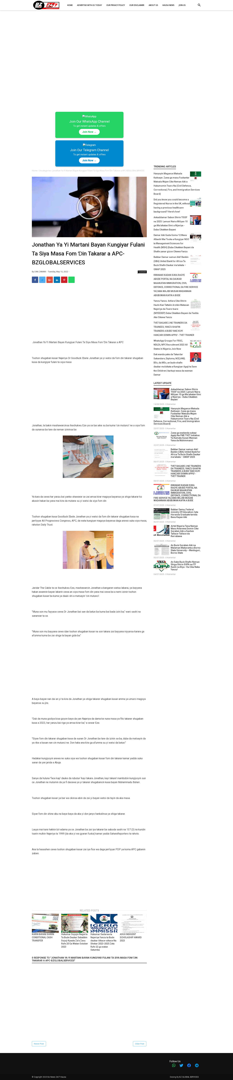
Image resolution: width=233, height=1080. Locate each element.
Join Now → (89, 131)
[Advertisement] (116, 38)
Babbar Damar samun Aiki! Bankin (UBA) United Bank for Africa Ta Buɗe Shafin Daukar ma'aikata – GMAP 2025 (185, 453)
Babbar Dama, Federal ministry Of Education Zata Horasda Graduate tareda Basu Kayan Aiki (184, 513)
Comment (142, 272)
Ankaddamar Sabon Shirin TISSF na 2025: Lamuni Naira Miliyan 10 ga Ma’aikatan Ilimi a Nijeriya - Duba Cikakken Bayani (186, 394)
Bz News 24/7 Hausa (57, 1077)
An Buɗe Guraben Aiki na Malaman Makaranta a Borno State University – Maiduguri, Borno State (186, 549)
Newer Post (39, 1044)
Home (35, 170)
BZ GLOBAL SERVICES (189, 1077)
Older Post (139, 1044)
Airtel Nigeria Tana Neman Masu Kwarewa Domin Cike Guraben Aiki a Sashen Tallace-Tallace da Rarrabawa (184, 531)
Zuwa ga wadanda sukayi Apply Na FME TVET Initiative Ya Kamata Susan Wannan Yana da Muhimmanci (185, 437)
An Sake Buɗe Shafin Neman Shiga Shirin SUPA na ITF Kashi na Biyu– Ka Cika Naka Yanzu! (185, 566)
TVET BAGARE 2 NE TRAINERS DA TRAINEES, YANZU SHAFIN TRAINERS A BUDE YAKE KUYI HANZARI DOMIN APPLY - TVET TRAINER (186, 471)
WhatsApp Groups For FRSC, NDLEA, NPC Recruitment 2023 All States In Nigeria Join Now (171, 344)
